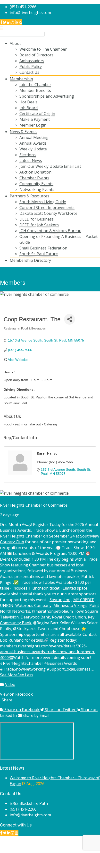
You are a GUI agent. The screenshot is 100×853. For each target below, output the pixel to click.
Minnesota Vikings (70, 605)
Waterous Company (33, 605)
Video (10, 684)
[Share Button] (69, 319)
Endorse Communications (76, 850)
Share (7, 700)
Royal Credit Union (69, 617)
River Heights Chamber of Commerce (33, 505)
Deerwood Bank (35, 617)
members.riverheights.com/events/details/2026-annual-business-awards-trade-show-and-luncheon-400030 (47, 651)
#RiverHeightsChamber (21, 663)
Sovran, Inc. (60, 599)
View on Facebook (16, 694)
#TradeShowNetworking (23, 669)
